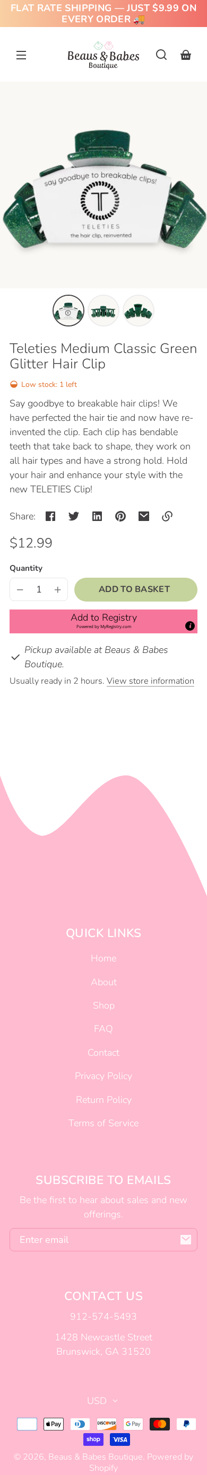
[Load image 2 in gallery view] (103, 310)
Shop (104, 1005)
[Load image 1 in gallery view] (68, 310)
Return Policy (104, 1099)
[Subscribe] (185, 1239)
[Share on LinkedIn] (97, 516)
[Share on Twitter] (73, 516)
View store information (150, 681)
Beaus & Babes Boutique (95, 1457)
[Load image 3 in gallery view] (138, 310)
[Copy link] (167, 516)
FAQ (103, 1028)
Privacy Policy (103, 1076)
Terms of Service (103, 1123)
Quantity (26, 568)
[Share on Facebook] (50, 516)
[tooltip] (190, 626)
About (104, 982)
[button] (161, 54)
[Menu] (21, 54)
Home (103, 958)
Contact (103, 1052)
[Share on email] (144, 516)
